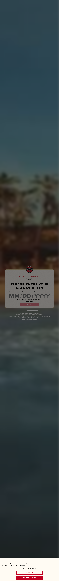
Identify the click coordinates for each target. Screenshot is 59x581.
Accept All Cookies (29, 577)
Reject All (29, 572)
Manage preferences (29, 568)
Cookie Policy (22, 565)
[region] (29, 569)
